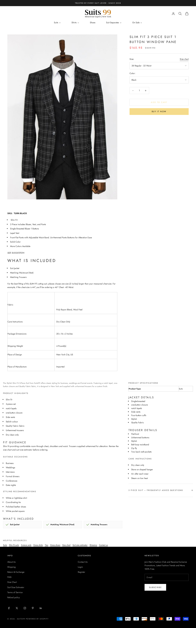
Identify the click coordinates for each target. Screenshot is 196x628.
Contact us (103, 545)
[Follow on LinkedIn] (40, 608)
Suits (5, 545)
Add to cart (159, 102)
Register (81, 572)
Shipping (93, 545)
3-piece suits (26, 545)
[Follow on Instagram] (24, 608)
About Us (11, 561)
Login (80, 566)
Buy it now (159, 111)
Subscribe (155, 587)
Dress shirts (38, 545)
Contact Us (83, 561)
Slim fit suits (14, 545)
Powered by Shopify (37, 619)
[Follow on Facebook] (8, 608)
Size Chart (12, 582)
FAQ (9, 577)
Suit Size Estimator (15, 587)
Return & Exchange (15, 572)
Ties (46, 545)
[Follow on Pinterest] (32, 608)
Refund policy (13, 597)
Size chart (184, 59)
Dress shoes (55, 545)
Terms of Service (15, 592)
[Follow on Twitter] (16, 608)
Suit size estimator (80, 545)
